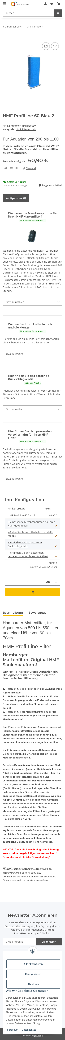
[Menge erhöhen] (56, 581)
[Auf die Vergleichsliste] (46, 46)
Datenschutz (29, 1029)
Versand (31, 168)
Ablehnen (33, 984)
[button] (45, 3)
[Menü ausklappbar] (4, 2)
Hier (53, 711)
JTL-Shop (38, 1035)
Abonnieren (49, 941)
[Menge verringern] (9, 581)
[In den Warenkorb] (5, 37)
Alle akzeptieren (33, 963)
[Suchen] (58, 13)
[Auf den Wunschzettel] (55, 46)
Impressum (12, 1029)
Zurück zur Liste (13, 26)
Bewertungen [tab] (38, 612)
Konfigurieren (33, 974)
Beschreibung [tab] (13, 612)
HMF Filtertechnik (26, 129)
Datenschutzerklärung (17, 926)
